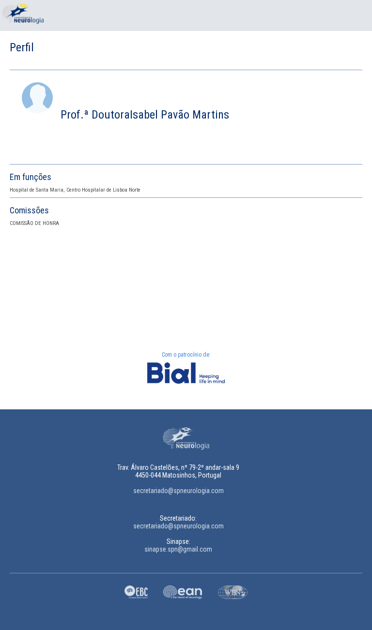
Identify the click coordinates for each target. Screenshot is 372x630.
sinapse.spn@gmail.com (178, 549)
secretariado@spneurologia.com (178, 491)
